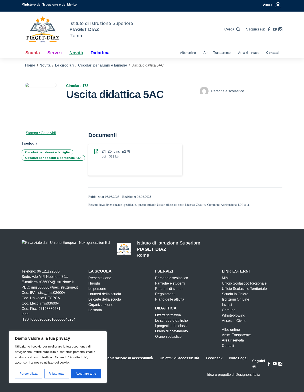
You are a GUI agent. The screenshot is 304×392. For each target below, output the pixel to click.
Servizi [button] (54, 52)
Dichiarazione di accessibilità (128, 358)
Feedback (214, 358)
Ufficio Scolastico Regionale (244, 283)
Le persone (97, 289)
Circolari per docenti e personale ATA (53, 158)
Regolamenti (165, 294)
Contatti (272, 53)
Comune (228, 310)
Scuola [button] (32, 52)
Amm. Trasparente (217, 53)
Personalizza (29, 373)
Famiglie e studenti (170, 283)
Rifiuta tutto (57, 373)
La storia (95, 310)
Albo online (188, 53)
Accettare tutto (86, 373)
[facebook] (269, 29)
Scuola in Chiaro (235, 294)
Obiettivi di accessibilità (179, 358)
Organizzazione (100, 305)
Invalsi (227, 305)
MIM (225, 278)
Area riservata (248, 53)
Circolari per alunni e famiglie (47, 152)
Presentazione (99, 278)
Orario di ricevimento (171, 331)
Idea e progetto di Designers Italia (233, 374)
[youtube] (275, 29)
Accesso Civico (234, 321)
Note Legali (238, 358)
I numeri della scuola (104, 294)
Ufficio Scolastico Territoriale (244, 289)
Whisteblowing (233, 315)
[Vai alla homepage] (43, 29)
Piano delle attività (169, 299)
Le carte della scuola (104, 299)
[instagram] (280, 29)
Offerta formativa (168, 315)
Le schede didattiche (171, 320)
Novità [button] (76, 52)
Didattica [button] (100, 52)
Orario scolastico (168, 336)
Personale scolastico (171, 278)
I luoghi (94, 283)
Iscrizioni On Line (235, 299)
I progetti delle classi (171, 326)
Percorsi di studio (168, 289)
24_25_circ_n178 (116, 151)
